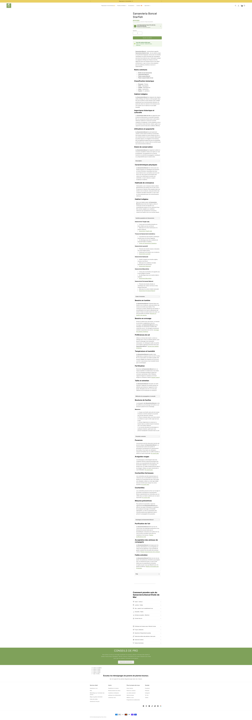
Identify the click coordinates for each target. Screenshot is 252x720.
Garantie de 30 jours (94, 701)
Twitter (146, 697)
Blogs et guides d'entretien (96, 696)
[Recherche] (235, 5)
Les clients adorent (131, 692)
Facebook (147, 688)
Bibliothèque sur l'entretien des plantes (97, 693)
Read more (138, 45)
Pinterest (147, 690)
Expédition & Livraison (113, 688)
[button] (136, 20)
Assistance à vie (93, 688)
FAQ (91, 690)
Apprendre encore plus (126, 662)
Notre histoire (130, 688)
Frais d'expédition (136, 21)
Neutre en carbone (131, 690)
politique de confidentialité (114, 695)
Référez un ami (130, 697)
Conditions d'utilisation (113, 692)
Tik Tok (146, 695)
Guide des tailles (94, 699)
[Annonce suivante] (161, 1)
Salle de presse (130, 695)
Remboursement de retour (114, 690)
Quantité (135, 30)
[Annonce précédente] (90, 1)
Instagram (147, 692)
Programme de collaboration (133, 699)
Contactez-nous (112, 697)
